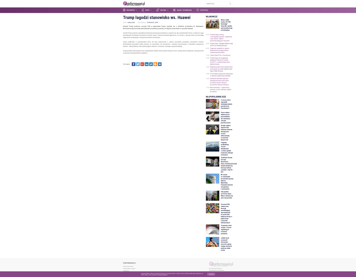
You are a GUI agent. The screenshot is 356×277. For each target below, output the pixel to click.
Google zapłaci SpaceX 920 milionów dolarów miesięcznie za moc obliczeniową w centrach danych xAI (226, 133)
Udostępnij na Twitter (138, 64)
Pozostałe (204, 10)
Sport (147, 10)
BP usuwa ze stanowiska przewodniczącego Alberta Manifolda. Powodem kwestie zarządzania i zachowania (227, 182)
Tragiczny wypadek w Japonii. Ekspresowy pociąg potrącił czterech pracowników (219, 50)
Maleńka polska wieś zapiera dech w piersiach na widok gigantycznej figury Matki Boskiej (221, 69)
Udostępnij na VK (160, 64)
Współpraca (126, 271)
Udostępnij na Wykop (151, 64)
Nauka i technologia (184, 10)
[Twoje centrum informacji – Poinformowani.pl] (134, 3)
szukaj (230, 4)
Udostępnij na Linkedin (147, 64)
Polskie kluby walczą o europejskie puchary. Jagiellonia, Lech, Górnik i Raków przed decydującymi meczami (221, 38)
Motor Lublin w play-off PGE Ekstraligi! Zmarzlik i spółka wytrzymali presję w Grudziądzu (226, 25)
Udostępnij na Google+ (142, 64)
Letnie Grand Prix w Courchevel (220, 55)
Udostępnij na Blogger (155, 64)
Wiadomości (131, 10)
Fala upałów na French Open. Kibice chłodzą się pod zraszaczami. (227, 195)
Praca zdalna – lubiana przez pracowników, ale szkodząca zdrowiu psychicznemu (225, 118)
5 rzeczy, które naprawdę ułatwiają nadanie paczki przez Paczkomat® (226, 104)
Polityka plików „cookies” (129, 268)
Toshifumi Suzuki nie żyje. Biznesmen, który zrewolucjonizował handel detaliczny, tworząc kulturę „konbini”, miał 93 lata (227, 165)
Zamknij (211, 274)
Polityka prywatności (128, 266)
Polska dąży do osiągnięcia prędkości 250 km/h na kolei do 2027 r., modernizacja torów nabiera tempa (220, 61)
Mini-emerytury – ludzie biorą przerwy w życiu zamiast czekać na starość (220, 89)
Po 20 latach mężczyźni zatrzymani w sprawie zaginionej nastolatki (221, 75)
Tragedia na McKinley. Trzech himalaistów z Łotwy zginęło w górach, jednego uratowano (227, 149)
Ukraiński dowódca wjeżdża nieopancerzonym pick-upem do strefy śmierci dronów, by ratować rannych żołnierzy (219, 82)
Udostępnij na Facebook (133, 64)
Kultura (163, 10)
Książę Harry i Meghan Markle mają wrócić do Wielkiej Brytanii (221, 44)
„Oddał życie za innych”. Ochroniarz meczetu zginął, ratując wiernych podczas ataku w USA (226, 244)
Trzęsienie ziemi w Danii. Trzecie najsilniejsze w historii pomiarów (226, 230)
